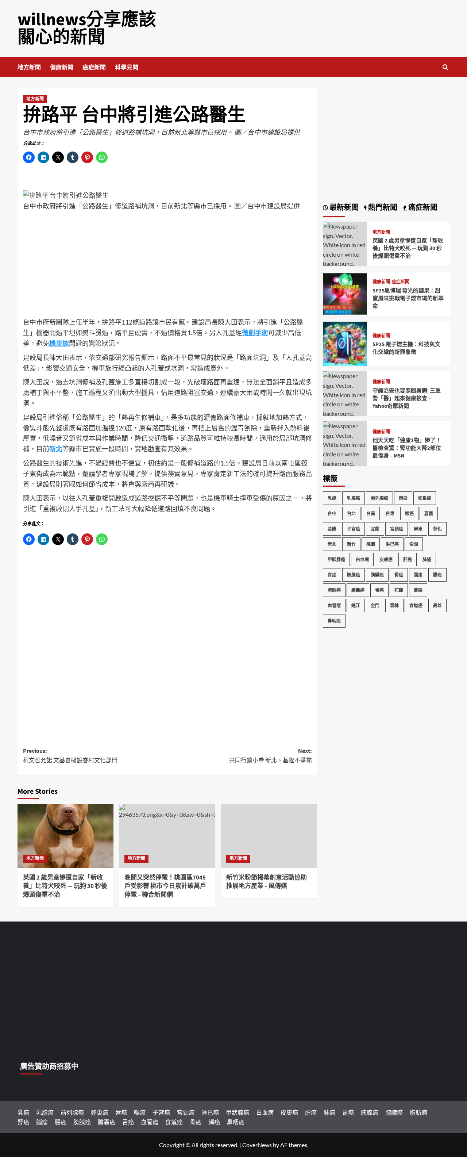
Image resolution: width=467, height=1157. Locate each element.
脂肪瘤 (418, 1112)
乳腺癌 (353, 498)
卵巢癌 (424, 498)
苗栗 (418, 590)
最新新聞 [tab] (343, 208)
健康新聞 (61, 68)
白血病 (362, 559)
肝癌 (407, 559)
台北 (351, 513)
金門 (375, 605)
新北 (332, 544)
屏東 (418, 529)
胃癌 (332, 575)
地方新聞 (29, 68)
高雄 (437, 605)
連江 (355, 605)
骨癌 (195, 1121)
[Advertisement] (167, 266)
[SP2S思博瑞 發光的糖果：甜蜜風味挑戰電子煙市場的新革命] (345, 293)
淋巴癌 (392, 544)
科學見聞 (126, 68)
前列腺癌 (379, 498)
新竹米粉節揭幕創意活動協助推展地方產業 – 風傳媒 (266, 882)
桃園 (370, 544)
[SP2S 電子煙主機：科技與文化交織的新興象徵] (345, 343)
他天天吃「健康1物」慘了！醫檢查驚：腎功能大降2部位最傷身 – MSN (407, 448)
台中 (332, 513)
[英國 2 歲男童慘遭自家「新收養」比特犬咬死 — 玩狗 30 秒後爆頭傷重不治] (66, 836)
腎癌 (398, 575)
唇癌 (121, 1112)
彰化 (437, 529)
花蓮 (398, 590)
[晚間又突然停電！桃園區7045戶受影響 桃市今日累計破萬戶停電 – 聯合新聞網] (167, 836)
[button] (445, 67)
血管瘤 (334, 605)
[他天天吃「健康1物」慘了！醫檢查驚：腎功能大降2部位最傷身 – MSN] (345, 448)
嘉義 (428, 513)
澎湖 (413, 544)
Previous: (70, 756)
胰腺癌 (353, 575)
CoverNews (257, 1144)
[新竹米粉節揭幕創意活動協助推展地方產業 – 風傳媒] (269, 836)
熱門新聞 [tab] (382, 208)
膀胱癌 (334, 590)
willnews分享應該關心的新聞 (87, 28)
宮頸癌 (396, 529)
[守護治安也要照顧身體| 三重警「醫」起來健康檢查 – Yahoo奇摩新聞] (345, 398)
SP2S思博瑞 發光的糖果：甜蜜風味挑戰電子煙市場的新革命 (408, 298)
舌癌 (379, 590)
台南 (370, 513)
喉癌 (409, 513)
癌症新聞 (94, 68)
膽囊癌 (357, 590)
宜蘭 (375, 529)
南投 (403, 498)
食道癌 (415, 605)
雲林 (394, 605)
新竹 (351, 544)
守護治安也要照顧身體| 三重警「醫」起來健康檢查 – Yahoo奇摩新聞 (407, 398)
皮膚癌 (386, 559)
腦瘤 (418, 575)
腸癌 (437, 575)
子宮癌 (353, 529)
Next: (270, 756)
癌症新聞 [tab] (422, 208)
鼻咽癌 (334, 621)
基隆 (332, 529)
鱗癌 (214, 1121)
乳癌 (332, 498)
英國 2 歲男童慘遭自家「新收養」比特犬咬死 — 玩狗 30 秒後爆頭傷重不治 (65, 886)
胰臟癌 (377, 575)
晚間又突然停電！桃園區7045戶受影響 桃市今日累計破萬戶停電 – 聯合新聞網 (165, 886)
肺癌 (426, 559)
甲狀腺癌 (336, 559)
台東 (390, 513)
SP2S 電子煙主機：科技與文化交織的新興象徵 (406, 348)
